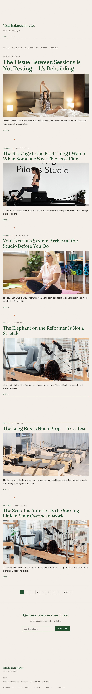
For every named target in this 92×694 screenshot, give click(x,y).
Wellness (28, 48)
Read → (6, 130)
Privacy (61, 688)
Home (5, 36)
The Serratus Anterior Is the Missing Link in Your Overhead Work (41, 513)
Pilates (6, 48)
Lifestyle (54, 48)
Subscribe (62, 629)
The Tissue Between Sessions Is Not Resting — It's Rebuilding (41, 65)
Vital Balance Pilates (19, 25)
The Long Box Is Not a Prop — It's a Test (44, 428)
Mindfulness (41, 48)
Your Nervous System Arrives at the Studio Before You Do (40, 243)
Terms (49, 688)
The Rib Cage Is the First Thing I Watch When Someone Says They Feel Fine (44, 156)
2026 (5, 678)
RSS (26, 688)
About (13, 36)
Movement (17, 48)
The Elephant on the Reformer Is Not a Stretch (43, 330)
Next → (67, 592)
